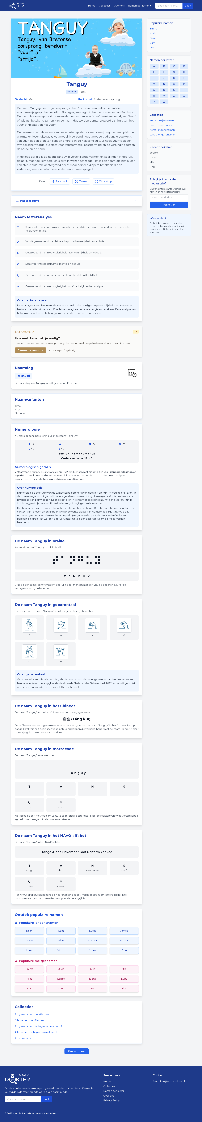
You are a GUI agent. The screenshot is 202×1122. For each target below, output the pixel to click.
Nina (92, 988)
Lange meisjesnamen (162, 125)
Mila (124, 969)
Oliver (29, 940)
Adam (61, 940)
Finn (124, 950)
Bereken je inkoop (30, 350)
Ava (152, 47)
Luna (124, 978)
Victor (61, 950)
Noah (29, 930)
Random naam (76, 1051)
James (124, 930)
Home (91, 5)
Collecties (104, 5)
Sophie (154, 152)
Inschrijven (169, 204)
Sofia (29, 988)
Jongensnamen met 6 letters (32, 1014)
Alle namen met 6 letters (29, 1020)
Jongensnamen (24, 1038)
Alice (29, 978)
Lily (124, 988)
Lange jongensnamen (163, 134)
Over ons (119, 5)
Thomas (92, 940)
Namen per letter (113, 1091)
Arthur (124, 940)
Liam (61, 930)
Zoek (188, 5)
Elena (92, 978)
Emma (29, 969)
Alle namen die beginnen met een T (36, 1032)
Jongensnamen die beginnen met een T (38, 1026)
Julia (92, 969)
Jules (92, 950)
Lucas (92, 930)
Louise (61, 978)
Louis (29, 950)
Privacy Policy (111, 1100)
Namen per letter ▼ (140, 5)
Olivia (61, 969)
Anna (61, 988)
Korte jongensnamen (162, 129)
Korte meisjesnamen (162, 120)
